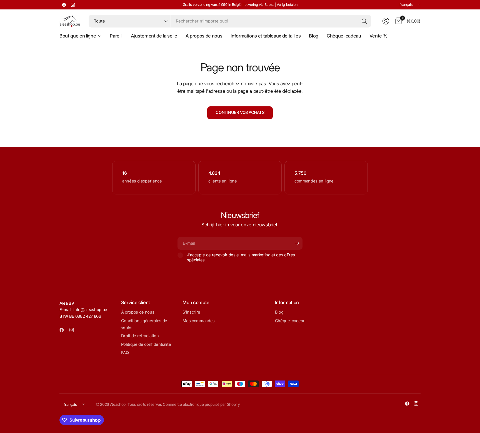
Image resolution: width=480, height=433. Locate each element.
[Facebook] (63, 4)
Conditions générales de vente (144, 324)
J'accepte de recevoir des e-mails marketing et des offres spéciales (241, 257)
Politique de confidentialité (146, 344)
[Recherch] (364, 21)
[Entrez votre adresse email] (296, 243)
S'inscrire (191, 312)
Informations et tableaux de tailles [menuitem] (266, 36)
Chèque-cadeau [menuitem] (344, 36)
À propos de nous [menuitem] (204, 36)
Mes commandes (198, 320)
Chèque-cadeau (290, 320)
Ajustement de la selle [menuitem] (154, 36)
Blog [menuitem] (313, 36)
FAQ (125, 352)
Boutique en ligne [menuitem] (77, 36)
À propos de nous (137, 312)
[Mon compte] (385, 21)
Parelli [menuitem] (116, 36)
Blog (279, 312)
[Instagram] (72, 4)
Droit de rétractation (140, 335)
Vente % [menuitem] (378, 36)
